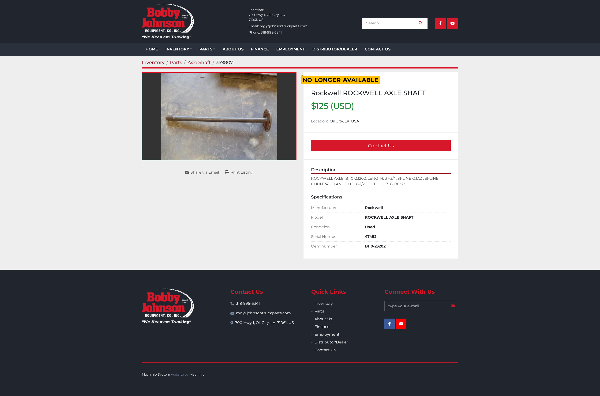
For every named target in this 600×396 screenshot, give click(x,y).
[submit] (420, 23)
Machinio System (156, 374)
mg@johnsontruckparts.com (284, 26)
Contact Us (377, 49)
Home (152, 49)
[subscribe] (453, 306)
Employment (290, 49)
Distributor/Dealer (334, 49)
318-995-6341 (271, 32)
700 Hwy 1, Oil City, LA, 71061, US (264, 322)
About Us (233, 49)
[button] (179, 49)
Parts (205, 49)
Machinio (197, 374)
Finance (260, 49)
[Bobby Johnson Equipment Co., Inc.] (168, 306)
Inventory (177, 49)
